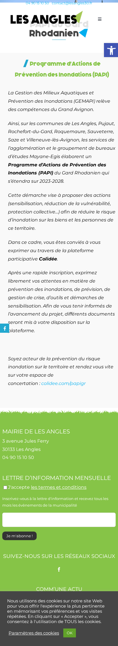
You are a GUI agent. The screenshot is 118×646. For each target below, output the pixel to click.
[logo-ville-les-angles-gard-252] (47, 12)
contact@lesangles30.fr (72, 3)
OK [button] (69, 633)
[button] (111, 50)
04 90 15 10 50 (37, 3)
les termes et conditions (58, 487)
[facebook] (59, 569)
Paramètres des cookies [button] (34, 633)
